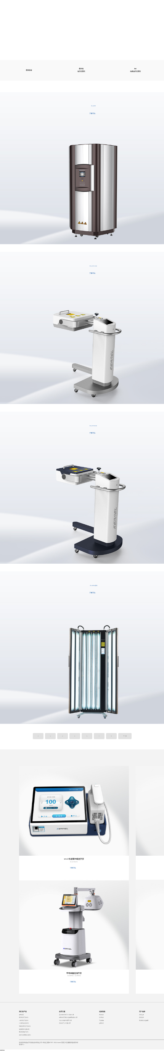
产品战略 (101, 1020)
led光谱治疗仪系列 (135, 70)
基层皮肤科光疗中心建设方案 (66, 1014)
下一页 (125, 736)
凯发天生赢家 (34, 6)
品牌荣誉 (101, 1023)
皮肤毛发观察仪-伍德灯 (25, 1035)
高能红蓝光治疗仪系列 (25, 1026)
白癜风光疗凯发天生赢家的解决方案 (68, 1017)
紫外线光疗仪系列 (81, 70)
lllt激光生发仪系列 (24, 1023)
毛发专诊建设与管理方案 (65, 1020)
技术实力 (101, 1017)
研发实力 (101, 1014)
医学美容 (29, 70)
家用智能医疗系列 (23, 1032)
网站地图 (2, 1050)
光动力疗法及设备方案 (65, 1023)
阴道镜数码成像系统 (24, 1029)
